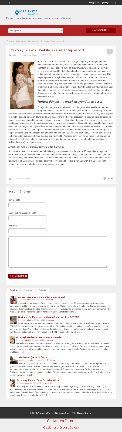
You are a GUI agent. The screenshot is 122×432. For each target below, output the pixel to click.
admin (14, 55)
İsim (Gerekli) (14, 200)
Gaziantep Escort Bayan (61, 427)
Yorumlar (28, 290)
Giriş (113, 3)
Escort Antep (21, 41)
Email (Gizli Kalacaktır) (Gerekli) (22, 213)
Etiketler (43, 290)
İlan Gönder (101, 30)
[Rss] (8, 2)
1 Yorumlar (50, 300)
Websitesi (12, 226)
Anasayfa (10, 41)
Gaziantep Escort (30, 55)
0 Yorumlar (51, 360)
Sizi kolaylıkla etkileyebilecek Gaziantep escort (46, 50)
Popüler (13, 290)
